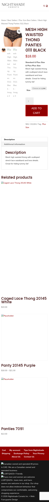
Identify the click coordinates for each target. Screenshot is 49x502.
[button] (19, 31)
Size (28, 90)
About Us (16, 457)
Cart (4, 450)
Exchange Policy (21, 453)
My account (14, 450)
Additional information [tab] (14, 144)
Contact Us (29, 457)
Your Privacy (38, 453)
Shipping (6, 453)
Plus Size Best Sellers (28, 20)
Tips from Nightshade (34, 450)
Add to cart (36, 110)
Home (3, 20)
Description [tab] (9, 139)
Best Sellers (12, 20)
